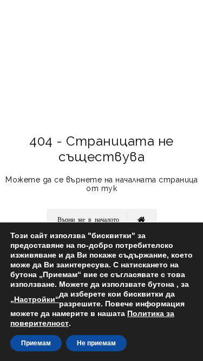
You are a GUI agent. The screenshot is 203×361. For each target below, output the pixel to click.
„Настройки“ (34, 299)
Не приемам (96, 343)
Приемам (36, 343)
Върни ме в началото (88, 219)
